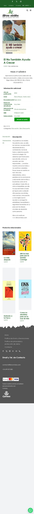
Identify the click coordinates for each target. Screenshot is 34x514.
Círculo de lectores (20, 109)
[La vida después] (9, 243)
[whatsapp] (13, 351)
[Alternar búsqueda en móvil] (27, 10)
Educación (15, 128)
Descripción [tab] (6, 136)
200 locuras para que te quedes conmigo (24, 257)
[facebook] (3, 351)
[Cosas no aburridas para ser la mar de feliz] (25, 289)
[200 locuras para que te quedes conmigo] (25, 241)
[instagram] (10, 351)
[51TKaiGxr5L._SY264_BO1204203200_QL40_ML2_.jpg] (17, 37)
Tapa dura (17, 100)
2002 (15, 93)
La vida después (7, 259)
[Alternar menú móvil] (31, 10)
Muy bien (17, 104)
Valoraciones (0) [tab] (6, 142)
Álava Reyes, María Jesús (22, 97)
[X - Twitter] (6, 351)
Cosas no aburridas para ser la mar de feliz (24, 315)
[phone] (20, 351)
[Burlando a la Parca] (9, 290)
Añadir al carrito (22, 119)
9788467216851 (19, 113)
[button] (30, 510)
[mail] (16, 351)
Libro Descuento (24, 128)
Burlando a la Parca (8, 317)
